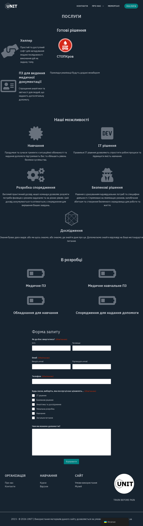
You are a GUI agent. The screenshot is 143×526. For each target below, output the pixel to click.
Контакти (10, 486)
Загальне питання (44, 418)
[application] (102, 6)
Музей (78, 486)
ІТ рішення (41, 395)
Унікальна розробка (45, 409)
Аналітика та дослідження (48, 404)
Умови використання (86, 482)
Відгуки (44, 486)
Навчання (40, 413)
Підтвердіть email (79, 361)
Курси (43, 482)
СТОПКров (65, 56)
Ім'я (33, 343)
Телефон (42, 376)
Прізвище (76, 343)
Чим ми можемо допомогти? (46, 426)
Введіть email (37, 361)
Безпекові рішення (44, 400)
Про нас (9, 482)
